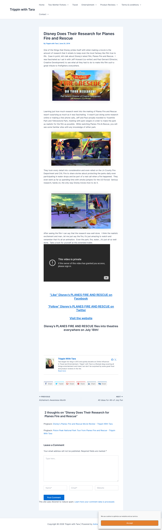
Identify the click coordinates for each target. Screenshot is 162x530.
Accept (130, 523)
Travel (75, 5)
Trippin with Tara (22, 9)
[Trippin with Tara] (50, 363)
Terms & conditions (130, 5)
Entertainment (88, 5)
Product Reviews (107, 5)
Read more (62, 371)
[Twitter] (115, 359)
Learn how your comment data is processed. (95, 502)
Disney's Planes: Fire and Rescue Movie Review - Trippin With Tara (83, 424)
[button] (67, 5)
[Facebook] (112, 359)
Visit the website (81, 318)
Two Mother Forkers (57, 5)
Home (41, 5)
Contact (42, 14)
